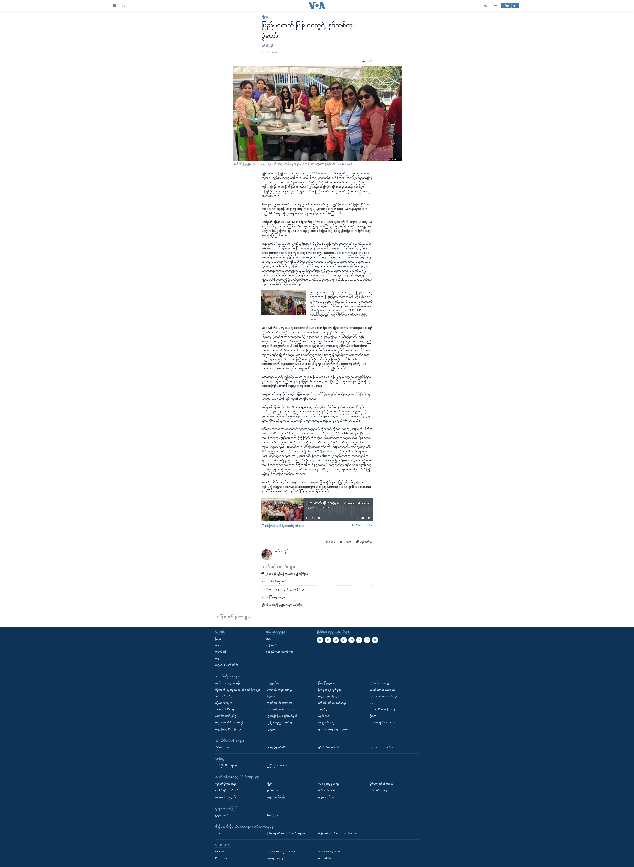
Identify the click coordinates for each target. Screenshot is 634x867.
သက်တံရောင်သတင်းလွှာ (382, 722)
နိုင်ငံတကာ (220, 645)
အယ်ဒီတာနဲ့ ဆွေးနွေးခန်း (227, 683)
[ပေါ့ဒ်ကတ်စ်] (367, 640)
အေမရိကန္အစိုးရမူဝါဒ (277, 858)
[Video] (496, 5)
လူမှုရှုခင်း (272, 729)
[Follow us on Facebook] (320, 640)
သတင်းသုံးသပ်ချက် (225, 696)
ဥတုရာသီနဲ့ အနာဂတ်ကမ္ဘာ (279, 689)
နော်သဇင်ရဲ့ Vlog (378, 790)
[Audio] (486, 5)
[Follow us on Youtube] (336, 640)
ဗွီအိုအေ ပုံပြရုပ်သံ (327, 797)
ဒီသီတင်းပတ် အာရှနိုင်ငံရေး (332, 703)
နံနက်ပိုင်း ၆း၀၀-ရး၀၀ (226, 765)
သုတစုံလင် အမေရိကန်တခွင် (384, 696)
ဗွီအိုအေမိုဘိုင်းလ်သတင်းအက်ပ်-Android (338, 833)
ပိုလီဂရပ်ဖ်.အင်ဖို (326, 790)
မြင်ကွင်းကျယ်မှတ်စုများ (330, 689)
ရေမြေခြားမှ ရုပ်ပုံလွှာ (328, 783)
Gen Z (373, 703)
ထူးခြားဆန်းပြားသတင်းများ (280, 722)
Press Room (221, 858)
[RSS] (359, 640)
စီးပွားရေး (271, 696)
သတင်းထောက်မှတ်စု (225, 716)
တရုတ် (218, 658)
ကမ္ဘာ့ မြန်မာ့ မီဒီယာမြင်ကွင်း (229, 729)
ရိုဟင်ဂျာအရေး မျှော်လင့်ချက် (333, 729)
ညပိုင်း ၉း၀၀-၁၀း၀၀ (277, 765)
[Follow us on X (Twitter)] (328, 640)
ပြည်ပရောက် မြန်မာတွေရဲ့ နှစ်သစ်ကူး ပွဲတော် (332, 503)
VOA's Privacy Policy (329, 851)
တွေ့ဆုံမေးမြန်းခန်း (276, 797)
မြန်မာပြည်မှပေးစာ (327, 683)
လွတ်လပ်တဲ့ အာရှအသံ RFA (281, 851)
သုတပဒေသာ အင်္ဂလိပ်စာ (382, 747)
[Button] (367, 61)
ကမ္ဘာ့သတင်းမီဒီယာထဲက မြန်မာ (230, 722)
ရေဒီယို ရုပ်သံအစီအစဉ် (226, 790)
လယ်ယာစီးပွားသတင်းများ (280, 709)
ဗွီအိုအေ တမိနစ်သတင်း (381, 783)
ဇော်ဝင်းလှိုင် (267, 46)
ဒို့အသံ (373, 716)
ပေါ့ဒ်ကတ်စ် (272, 645)
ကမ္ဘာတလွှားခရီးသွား (328, 696)
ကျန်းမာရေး (324, 716)
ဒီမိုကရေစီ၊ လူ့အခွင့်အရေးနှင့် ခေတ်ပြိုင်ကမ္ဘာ (237, 689)
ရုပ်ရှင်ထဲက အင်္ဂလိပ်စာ (329, 747)
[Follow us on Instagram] (343, 640)
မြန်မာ (264, 16)
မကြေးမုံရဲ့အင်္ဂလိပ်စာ (277, 747)
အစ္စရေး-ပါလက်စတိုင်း (226, 665)
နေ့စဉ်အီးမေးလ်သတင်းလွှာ (279, 652)
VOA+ (218, 833)
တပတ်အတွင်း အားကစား (279, 703)
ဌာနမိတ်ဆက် (222, 815)
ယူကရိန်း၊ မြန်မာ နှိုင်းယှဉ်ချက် (282, 716)
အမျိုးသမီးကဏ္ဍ (326, 722)
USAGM (219, 851)
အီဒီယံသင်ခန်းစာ (223, 747)
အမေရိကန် (220, 652)
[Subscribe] (375, 640)
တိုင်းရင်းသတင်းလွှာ (380, 683)
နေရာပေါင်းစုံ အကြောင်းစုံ (382, 709)
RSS (268, 638)
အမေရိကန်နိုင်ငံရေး (225, 709)
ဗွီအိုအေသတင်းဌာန (319, 507)
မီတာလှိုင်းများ (274, 815)
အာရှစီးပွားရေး (325, 709)
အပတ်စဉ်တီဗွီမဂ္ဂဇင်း (225, 797)
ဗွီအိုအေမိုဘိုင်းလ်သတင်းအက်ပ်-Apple (286, 833)
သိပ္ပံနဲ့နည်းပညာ (274, 683)
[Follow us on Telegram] (351, 640)
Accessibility (324, 858)
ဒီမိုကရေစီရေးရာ (223, 703)
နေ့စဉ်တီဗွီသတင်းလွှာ (225, 783)
